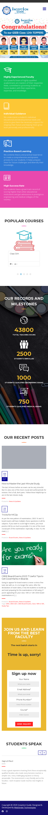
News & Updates (15, 501)
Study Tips (5, 606)
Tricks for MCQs (10, 515)
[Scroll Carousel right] (44, 753)
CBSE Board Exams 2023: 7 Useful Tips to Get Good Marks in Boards (22, 577)
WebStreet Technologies (25, 807)
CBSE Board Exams (24, 604)
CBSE (7, 604)
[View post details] (24, 457)
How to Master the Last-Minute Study (21, 484)
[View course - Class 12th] (24, 240)
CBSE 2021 (13, 604)
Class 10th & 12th (38, 604)
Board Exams (13, 537)
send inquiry (24, 724)
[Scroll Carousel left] (40, 753)
